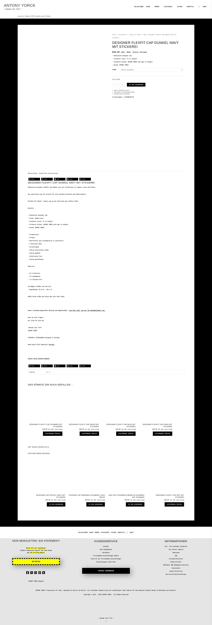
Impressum (175, 552)
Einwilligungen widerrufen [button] (106, 562)
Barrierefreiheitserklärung (176, 574)
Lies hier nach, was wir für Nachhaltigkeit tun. (87, 310)
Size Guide (116, 79)
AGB (176, 555)
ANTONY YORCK (19, 5)
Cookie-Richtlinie (176, 571)
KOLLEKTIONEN (138, 6)
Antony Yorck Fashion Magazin (39, 358)
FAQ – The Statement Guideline (176, 546)
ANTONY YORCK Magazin (36, 581)
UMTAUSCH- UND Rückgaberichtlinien (176, 565)
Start (114, 34)
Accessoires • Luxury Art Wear (129, 34)
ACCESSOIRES (168, 6)
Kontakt (106, 546)
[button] (34, 179)
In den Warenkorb (136, 84)
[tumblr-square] (44, 572)
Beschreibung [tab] (32, 173)
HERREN (157, 6)
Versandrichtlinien (176, 559)
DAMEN (148, 6)
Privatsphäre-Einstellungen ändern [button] (106, 555)
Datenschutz (176, 568)
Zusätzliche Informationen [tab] (48, 173)
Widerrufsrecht (175, 562)
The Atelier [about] (176, 549)
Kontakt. (52, 344)
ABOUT (205, 6)
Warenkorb (105, 552)
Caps (144, 34)
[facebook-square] (28, 572)
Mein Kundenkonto (106, 549)
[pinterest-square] (40, 572)
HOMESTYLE (190, 6)
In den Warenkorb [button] (56, 504)
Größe (114, 69)
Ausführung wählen (52, 433)
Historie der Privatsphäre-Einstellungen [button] (106, 559)
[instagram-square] (36, 572)
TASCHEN (179, 6)
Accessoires (21, 16)
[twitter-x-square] (32, 572)
